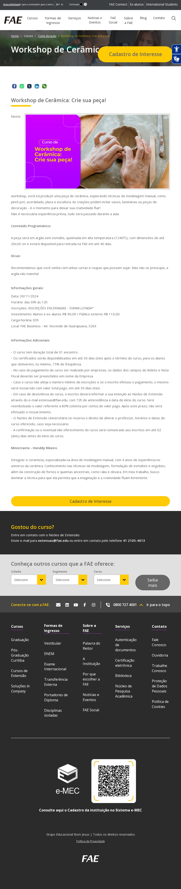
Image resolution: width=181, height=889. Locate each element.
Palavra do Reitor (91, 646)
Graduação (20, 639)
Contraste (74, 4)
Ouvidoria (160, 655)
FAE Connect (118, 4)
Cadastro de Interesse (135, 54)
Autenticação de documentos (126, 644)
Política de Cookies (160, 704)
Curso (98, 571)
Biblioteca (123, 675)
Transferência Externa (56, 682)
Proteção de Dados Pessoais (159, 686)
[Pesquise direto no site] (172, 18)
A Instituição (91, 661)
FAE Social (113, 20)
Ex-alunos (137, 4)
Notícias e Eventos (95, 20)
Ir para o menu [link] (46, 4)
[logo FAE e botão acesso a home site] (3, 12)
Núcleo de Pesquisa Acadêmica (123, 691)
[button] (81, 4)
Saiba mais (152, 582)
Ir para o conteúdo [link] (29, 4)
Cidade (16, 571)
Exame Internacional (55, 667)
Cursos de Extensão (19, 673)
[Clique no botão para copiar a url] (44, 86)
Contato (159, 18)
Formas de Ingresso (53, 20)
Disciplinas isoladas (53, 713)
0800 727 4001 (125, 604)
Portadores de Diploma (56, 697)
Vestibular (52, 643)
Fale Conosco (159, 642)
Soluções (20, 689)
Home (15, 36)
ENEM (49, 653)
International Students (162, 4)
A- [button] (62, 4)
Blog (143, 18)
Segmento (60, 571)
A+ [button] (58, 4)
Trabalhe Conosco (159, 668)
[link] (11, 4)
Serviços (74, 18)
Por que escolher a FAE (91, 679)
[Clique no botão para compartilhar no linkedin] (37, 86)
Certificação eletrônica (124, 663)
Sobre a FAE (128, 20)
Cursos (33, 20)
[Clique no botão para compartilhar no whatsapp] (22, 86)
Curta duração (47, 36)
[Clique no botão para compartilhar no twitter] (29, 86)
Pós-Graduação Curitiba (20, 655)
